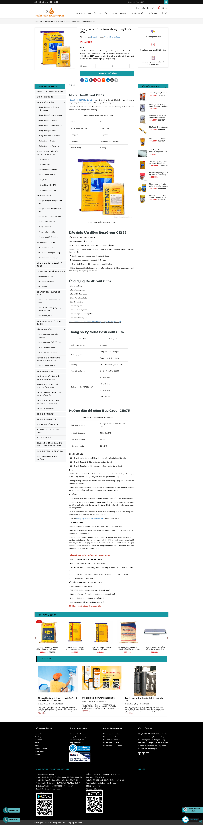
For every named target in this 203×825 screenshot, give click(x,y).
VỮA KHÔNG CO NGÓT (46, 242)
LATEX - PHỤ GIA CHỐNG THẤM (50, 92)
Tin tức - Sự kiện (137, 13)
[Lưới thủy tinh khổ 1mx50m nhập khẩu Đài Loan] (142, 153)
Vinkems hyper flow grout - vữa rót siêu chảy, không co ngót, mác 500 (101, 649)
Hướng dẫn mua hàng (77, 737)
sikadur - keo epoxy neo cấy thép (49, 301)
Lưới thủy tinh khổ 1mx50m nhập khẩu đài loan (158, 152)
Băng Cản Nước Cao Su (48, 352)
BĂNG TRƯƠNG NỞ (45, 97)
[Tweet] (86, 80)
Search (166, 2)
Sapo (80, 823)
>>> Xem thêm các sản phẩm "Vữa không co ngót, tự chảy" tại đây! (95, 322)
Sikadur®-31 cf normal (157, 138)
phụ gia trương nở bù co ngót (50, 216)
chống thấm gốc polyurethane (50, 125)
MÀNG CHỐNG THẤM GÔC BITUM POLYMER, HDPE (48, 153)
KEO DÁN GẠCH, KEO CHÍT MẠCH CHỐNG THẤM (48, 386)
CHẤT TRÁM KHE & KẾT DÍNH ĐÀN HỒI (49, 322)
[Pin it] (95, 80)
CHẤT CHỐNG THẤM (45, 102)
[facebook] (143, 754)
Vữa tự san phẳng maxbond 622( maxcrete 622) (155, 648)
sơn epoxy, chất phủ (46, 281)
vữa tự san (43, 287)
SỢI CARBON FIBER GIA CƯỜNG (47, 457)
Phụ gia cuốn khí (45, 227)
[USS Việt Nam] (50, 11)
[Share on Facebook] (82, 80)
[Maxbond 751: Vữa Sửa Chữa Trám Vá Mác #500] (142, 119)
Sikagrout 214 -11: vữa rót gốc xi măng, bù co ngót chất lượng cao (157, 197)
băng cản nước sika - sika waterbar (48, 335)
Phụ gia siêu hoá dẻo (47, 232)
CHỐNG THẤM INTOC (46, 414)
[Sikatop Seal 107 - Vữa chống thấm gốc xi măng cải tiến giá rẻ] (142, 188)
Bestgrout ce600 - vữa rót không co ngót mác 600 (48, 648)
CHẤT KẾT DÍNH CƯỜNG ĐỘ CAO (48, 293)
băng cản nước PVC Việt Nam (50, 342)
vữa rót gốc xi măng (46, 247)
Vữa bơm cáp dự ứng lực (48, 258)
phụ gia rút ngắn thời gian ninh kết (50, 202)
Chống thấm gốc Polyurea (49, 146)
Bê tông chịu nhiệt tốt (47, 222)
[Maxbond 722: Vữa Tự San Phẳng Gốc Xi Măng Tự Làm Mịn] (142, 108)
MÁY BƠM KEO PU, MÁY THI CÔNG (48, 431)
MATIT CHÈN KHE (44, 438)
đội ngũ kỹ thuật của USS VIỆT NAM (90, 518)
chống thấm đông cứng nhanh (50, 115)
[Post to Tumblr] (91, 80)
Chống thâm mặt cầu (47, 141)
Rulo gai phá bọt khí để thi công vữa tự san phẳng (128, 648)
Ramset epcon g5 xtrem (158, 93)
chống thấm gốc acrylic (47, 130)
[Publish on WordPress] (112, 80)
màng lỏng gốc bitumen (48, 169)
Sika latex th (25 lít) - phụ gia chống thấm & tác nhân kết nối (158, 163)
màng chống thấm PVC (47, 190)
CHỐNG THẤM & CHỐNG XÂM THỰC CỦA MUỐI (49, 394)
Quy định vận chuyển (111, 740)
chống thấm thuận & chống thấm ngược (49, 108)
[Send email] (116, 80)
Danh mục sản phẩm (48, 86)
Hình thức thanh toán (77, 734)
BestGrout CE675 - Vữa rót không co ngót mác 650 (75, 21)
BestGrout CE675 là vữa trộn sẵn (83, 100)
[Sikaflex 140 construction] (142, 130)
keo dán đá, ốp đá (46, 316)
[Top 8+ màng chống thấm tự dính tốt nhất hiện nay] (101, 681)
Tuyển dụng (153, 13)
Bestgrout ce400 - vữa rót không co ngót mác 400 (74, 648)
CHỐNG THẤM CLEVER (46, 419)
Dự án (114, 13)
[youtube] (147, 754)
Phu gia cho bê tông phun (48, 237)
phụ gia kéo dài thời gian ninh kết (50, 210)
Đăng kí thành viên (76, 743)
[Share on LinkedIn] (108, 80)
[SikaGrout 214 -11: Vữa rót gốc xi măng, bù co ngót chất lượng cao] (142, 199)
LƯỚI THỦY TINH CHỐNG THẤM (50, 451)
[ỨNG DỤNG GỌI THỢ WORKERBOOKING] (58, 681)
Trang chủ (80, 13)
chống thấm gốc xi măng (48, 120)
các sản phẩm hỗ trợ (47, 175)
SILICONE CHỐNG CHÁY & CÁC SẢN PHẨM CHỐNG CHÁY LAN (49, 444)
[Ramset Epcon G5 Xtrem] (142, 96)
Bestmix (94, 37)
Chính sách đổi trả (110, 737)
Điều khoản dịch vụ (76, 740)
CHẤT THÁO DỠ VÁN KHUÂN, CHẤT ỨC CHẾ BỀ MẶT (49, 377)
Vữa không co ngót (112, 37)
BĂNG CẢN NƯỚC (44, 329)
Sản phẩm (103, 13)
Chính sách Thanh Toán (112, 746)
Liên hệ (164, 13)
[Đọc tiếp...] (42, 711)
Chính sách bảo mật (111, 743)
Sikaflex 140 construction (158, 127)
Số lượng (83, 66)
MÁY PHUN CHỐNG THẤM (47, 424)
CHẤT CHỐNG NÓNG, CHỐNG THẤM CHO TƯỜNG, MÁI (49, 402)
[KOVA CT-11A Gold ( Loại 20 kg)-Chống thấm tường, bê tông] (142, 176)
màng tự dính (44, 159)
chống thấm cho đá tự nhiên (49, 136)
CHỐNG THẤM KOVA (45, 409)
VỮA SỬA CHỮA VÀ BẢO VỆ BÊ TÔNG (49, 264)
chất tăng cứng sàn (46, 276)
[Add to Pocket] (99, 80)
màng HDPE (43, 180)
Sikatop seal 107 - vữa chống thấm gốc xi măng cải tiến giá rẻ (158, 186)
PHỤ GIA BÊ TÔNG (44, 196)
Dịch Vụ (123, 13)
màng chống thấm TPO (48, 185)
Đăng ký (150, 8)
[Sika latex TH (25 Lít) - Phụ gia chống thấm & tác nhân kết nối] (142, 165)
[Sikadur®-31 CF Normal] (142, 142)
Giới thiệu (92, 13)
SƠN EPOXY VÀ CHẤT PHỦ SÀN (50, 271)
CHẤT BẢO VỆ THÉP (45, 371)
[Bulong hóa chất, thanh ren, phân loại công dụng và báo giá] (145, 681)
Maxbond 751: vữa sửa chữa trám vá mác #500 (158, 116)
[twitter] (139, 754)
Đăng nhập (140, 8)
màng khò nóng (45, 164)
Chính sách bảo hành (111, 734)
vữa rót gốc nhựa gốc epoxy (49, 253)
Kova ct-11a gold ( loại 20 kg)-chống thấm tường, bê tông (158, 174)
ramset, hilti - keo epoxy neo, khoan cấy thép (50, 309)
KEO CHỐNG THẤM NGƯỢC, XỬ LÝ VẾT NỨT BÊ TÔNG (48, 359)
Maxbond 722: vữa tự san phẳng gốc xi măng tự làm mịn (158, 106)
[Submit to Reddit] (103, 80)
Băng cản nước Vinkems (48, 347)
